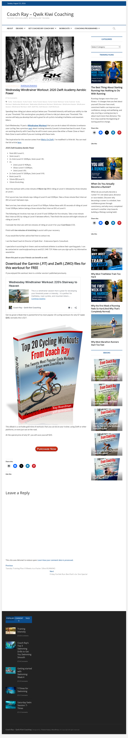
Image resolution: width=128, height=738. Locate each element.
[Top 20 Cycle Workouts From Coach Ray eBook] (106, 444)
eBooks (19, 28)
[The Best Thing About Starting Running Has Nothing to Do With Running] (106, 72)
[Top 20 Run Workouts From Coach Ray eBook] (106, 395)
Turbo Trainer (27, 102)
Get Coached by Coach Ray (41, 28)
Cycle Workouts (13, 85)
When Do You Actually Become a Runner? (102, 185)
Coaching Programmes (86, 28)
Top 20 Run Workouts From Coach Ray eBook (105, 402)
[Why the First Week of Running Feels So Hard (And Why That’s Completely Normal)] (106, 291)
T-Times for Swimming (23, 690)
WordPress (55, 730)
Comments (18, 619)
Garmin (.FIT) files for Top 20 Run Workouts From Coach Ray (106, 377)
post (30, 128)
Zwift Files (35, 107)
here (19, 142)
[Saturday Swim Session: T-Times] (11, 702)
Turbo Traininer (69, 102)
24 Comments (23, 661)
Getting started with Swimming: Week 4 (25, 673)
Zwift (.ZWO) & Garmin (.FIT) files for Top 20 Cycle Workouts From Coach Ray (106, 426)
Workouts (64, 28)
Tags (28, 618)
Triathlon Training (29, 85)
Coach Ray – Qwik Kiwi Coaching (40, 14)
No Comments (12, 98)
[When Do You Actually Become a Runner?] (106, 168)
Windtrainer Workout (19, 107)
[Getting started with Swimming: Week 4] (11, 668)
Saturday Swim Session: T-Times (25, 705)
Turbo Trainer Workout (56, 102)
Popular (10, 618)
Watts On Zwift (47, 139)
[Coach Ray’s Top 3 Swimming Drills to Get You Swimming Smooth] (11, 643)
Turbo (10, 102)
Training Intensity (22, 630)
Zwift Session (43, 107)
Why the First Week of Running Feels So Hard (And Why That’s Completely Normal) (105, 308)
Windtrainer (58, 104)
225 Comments (24, 635)
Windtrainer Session (69, 104)
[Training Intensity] (11, 629)
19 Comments (23, 681)
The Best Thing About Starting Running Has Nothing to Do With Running (106, 90)
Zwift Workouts (53, 107)
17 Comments (23, 695)
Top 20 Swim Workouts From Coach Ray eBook (105, 476)
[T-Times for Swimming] (11, 688)
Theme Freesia (45, 730)
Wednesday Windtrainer (20, 104)
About (10, 28)
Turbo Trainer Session (40, 102)
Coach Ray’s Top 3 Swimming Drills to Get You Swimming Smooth (24, 650)
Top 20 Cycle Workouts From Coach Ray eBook (105, 451)
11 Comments (23, 712)
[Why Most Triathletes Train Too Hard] (106, 259)
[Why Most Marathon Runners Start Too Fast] (106, 326)
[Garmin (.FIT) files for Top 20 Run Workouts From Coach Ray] (106, 370)
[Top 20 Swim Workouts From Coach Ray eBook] (106, 469)
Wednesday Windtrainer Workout (41, 104)
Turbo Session (17, 102)
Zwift (29, 107)
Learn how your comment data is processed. (55, 560)
